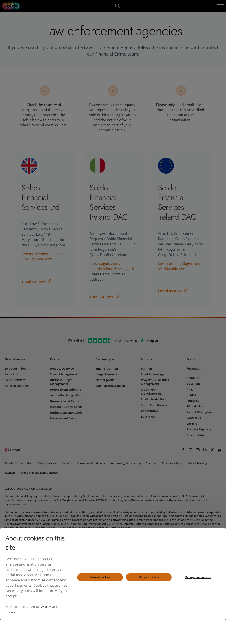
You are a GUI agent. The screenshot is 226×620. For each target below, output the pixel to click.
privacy (10, 612)
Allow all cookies (100, 577)
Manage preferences (198, 577)
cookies (46, 607)
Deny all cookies (149, 577)
